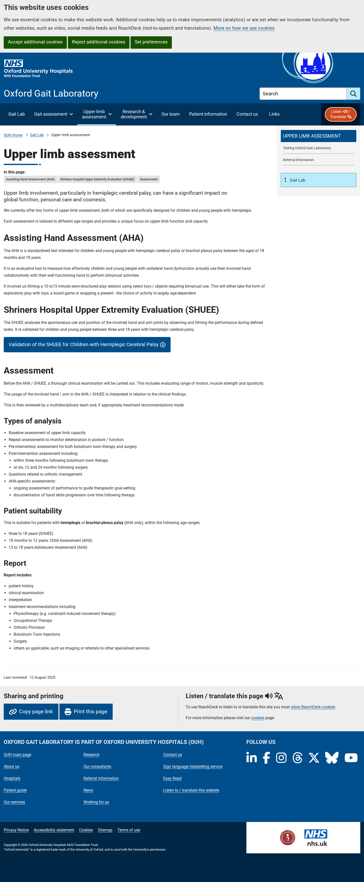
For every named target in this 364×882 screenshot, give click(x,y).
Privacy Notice (16, 830)
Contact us (172, 754)
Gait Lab (37, 135)
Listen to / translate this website (191, 790)
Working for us (96, 802)
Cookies (86, 830)
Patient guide (15, 790)
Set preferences (151, 42)
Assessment (149, 179)
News (88, 790)
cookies (257, 717)
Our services (14, 802)
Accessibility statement (54, 830)
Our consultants (97, 766)
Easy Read (172, 778)
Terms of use (128, 830)
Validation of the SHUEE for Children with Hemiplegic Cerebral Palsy (83, 344)
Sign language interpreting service (192, 766)
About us (11, 766)
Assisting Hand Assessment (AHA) (30, 179)
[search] (353, 93)
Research (91, 754)
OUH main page (17, 754)
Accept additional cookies (35, 42)
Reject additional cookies (98, 42)
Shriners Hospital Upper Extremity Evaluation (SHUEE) (97, 179)
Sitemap (105, 830)
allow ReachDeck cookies (313, 707)
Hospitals (12, 778)
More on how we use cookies (244, 28)
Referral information (101, 778)
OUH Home (13, 135)
